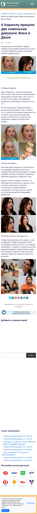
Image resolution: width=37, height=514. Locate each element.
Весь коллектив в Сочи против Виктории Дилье (15, 453)
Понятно (5, 510)
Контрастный (12, 3)
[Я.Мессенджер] (10, 298)
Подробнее (30, 503)
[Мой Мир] (27, 298)
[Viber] (21, 298)
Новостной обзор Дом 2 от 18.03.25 (18, 447)
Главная (4, 14)
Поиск (31, 355)
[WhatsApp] (24, 298)
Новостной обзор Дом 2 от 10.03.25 (18, 439)
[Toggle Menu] (32, 4)
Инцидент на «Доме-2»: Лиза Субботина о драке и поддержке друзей (19, 443)
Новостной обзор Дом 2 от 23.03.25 (18, 460)
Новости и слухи (15, 14)
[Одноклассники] (15, 298)
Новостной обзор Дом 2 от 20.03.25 (18, 449)
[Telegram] (18, 298)
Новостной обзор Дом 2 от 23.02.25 (18, 436)
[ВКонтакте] (13, 298)
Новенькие (28, 14)
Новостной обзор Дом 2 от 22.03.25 (18, 457)
